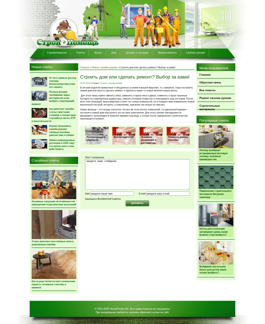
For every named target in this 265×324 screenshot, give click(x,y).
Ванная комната (167, 52)
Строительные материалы (209, 107)
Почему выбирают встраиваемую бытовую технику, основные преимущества (213, 155)
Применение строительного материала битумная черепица (215, 194)
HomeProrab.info (119, 308)
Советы (80, 52)
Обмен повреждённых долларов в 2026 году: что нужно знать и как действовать (62, 145)
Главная (204, 74)
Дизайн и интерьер (137, 52)
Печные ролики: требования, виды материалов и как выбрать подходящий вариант (53, 98)
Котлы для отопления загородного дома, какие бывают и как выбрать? (213, 231)
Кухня (97, 52)
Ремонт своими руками (215, 97)
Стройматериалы (57, 52)
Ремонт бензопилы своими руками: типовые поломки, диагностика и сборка (61, 131)
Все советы (207, 90)
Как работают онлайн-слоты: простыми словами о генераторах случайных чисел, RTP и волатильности (54, 115)
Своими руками (195, 52)
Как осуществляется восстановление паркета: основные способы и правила (53, 284)
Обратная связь (210, 82)
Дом (113, 52)
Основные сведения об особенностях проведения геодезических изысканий (54, 203)
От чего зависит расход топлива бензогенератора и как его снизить (62, 82)
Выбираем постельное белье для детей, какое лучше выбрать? (212, 269)
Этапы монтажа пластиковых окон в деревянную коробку (53, 243)
